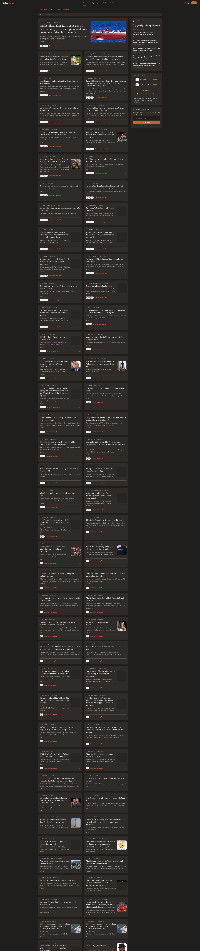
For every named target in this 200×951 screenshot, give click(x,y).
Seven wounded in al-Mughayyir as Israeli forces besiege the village (58, 409)
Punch (89, 183)
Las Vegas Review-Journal (95, 54)
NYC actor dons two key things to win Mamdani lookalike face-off (58, 894)
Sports (99, 3)
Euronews (44, 766)
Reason (90, 848)
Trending (91, 3)
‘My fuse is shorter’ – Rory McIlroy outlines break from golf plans (58, 284)
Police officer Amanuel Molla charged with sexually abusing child (59, 460)
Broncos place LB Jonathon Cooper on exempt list (59, 186)
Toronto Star (45, 429)
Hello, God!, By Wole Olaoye (96, 936)
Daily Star (44, 610)
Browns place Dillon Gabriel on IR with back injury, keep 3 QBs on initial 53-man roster (59, 260)
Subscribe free (146, 122)
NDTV (43, 741)
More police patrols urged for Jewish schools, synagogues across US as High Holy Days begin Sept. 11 (106, 434)
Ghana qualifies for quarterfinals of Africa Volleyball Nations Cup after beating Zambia (53, 938)
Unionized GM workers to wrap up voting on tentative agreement (57, 565)
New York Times (92, 585)
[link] (146, 79)
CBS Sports (45, 229)
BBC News (91, 561)
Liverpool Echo (46, 305)
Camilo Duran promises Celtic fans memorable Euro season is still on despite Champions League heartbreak (105, 812)
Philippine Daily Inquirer (94, 829)
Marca (89, 305)
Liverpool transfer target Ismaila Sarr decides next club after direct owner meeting (59, 309)
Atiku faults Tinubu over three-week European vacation (57, 485)
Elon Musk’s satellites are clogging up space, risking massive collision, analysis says (100, 664)
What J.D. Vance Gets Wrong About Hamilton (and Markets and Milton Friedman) (104, 852)
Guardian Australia (93, 685)
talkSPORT (44, 280)
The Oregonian (92, 634)
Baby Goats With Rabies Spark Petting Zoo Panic (100, 209)
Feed (84, 3)
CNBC (89, 766)
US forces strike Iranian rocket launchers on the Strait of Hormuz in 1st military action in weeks (104, 58)
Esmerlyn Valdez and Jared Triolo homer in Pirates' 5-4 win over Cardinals (52, 539)
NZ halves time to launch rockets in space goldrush (59, 332)
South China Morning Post (49, 807)
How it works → (137, 102)
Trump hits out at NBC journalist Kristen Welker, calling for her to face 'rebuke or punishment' (58, 770)
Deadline (90, 78)
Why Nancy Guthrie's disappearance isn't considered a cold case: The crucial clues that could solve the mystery (106, 720)
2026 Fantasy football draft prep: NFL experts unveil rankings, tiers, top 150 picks (54, 512)
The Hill (90, 378)
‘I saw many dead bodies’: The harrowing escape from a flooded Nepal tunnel (98, 486)
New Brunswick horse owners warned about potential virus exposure (60, 590)
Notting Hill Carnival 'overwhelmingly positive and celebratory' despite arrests (105, 109)
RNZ (43, 456)
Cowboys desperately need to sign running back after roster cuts (60, 209)
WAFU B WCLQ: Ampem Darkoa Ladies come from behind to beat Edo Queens (54, 663)
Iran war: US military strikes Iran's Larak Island (58, 871)
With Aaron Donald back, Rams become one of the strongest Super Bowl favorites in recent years (100, 873)
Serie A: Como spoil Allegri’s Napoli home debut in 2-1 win (106, 789)
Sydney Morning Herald (94, 280)
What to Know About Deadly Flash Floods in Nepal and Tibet (105, 590)
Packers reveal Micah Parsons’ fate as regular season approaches (106, 260)
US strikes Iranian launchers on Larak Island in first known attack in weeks (106, 565)
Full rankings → (146, 90)
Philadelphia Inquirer (93, 129)
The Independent (47, 22)
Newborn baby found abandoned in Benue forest (104, 186)
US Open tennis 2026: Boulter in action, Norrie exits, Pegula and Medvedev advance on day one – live (55, 917)
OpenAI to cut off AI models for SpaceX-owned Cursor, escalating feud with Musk (57, 133)
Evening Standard (92, 105)
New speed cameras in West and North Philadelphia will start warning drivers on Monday (100, 356)
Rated (8, 2)
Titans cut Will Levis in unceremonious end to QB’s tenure (105, 745)
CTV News (44, 156)
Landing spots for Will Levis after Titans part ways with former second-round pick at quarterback (54, 234)
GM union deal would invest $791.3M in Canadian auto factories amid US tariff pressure (60, 690)
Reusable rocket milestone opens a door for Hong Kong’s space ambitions (54, 811)
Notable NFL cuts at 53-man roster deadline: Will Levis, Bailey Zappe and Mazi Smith (104, 233)
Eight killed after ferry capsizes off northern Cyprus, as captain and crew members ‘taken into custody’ (64, 29)
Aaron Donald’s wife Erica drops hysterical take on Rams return (59, 109)
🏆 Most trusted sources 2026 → (146, 94)
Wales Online (91, 405)
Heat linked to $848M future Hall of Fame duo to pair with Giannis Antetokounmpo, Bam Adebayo (60, 638)
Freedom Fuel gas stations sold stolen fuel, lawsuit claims (105, 382)
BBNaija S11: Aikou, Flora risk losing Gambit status (104, 510)
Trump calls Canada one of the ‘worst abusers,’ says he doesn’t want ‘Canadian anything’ (54, 356)
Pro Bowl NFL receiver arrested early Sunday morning (103, 638)
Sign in (194, 3)
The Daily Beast (92, 205)
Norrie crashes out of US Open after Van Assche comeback (53, 833)
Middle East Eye (46, 405)
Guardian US (45, 911)
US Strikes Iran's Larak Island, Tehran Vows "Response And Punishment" (54, 745)
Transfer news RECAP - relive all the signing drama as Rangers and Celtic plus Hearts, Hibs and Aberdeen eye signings (60, 383)
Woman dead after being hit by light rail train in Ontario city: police (99, 538)
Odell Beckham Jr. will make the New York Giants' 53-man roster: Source (106, 160)
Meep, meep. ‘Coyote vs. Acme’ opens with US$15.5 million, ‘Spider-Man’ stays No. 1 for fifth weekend (54, 161)
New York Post (45, 105)
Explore (105, 3)
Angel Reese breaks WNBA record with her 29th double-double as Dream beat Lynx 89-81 (100, 134)
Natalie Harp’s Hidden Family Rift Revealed (98, 614)
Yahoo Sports (91, 868)
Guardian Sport (92, 911)
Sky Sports (44, 829)
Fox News (44, 785)
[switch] (187, 2)
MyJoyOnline (45, 659)
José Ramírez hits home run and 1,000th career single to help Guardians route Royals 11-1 (58, 719)
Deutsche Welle (46, 868)
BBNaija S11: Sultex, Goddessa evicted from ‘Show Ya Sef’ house (100, 460)
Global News (91, 534)
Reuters (44, 183)
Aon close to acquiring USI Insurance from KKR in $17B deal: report (105, 333)
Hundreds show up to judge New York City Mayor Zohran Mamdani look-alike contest (58, 433)
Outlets (112, 3)
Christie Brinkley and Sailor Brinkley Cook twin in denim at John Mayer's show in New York (54, 790)
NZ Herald (44, 329)
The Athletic (91, 156)
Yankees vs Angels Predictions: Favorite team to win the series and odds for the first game (105, 309)
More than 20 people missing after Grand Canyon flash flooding (59, 82)
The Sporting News (47, 205)
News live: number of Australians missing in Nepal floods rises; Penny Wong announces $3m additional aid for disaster (99, 692)
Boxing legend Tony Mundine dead (99, 283)
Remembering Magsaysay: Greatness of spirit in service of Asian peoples (100, 833)
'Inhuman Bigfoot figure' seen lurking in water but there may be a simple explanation (59, 614)
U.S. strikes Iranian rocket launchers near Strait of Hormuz (105, 770)
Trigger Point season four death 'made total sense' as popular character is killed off (106, 409)
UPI (43, 78)
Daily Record (45, 378)
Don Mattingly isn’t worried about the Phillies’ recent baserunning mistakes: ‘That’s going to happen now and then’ (100, 895)
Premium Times (92, 456)
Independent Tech (93, 659)
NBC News (45, 54)
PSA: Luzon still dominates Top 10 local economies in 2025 (54, 852)
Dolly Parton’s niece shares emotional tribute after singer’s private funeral (54, 58)
